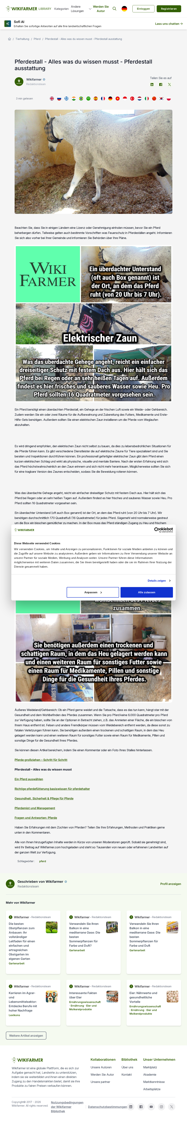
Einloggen (143, 8)
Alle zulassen (146, 592)
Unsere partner (100, 1082)
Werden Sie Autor (101, 9)
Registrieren (169, 8)
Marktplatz (150, 1067)
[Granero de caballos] (96, 98)
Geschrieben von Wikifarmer (40, 881)
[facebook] (161, 84)
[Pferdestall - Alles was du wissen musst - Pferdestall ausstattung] (110, 98)
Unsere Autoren (101, 1067)
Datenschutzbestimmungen (107, 1107)
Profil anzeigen (170, 884)
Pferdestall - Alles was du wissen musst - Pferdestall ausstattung (83, 38)
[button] (124, 9)
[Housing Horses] (52, 98)
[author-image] (10, 883)
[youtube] (151, 1106)
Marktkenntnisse (154, 1082)
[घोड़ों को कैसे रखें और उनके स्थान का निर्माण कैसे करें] (74, 98)
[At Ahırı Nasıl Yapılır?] (132, 98)
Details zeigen (157, 580)
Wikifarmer (33, 79)
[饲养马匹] (154, 98)
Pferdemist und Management (35, 808)
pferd (42, 861)
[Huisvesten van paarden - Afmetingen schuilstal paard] (139, 98)
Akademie (149, 1074)
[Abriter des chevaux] (103, 98)
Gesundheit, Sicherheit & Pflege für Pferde (44, 798)
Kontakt (126, 1074)
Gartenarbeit (16, 963)
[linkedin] (152, 84)
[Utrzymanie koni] (169, 98)
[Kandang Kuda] (125, 98)
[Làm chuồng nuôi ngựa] (117, 98)
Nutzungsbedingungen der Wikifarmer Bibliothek (67, 1107)
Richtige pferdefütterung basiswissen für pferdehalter (52, 789)
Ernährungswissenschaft (85, 1002)
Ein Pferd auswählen (29, 779)
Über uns (127, 1067)
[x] (169, 84)
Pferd (37, 38)
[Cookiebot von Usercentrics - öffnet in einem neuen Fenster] (157, 530)
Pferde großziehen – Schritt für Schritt (41, 760)
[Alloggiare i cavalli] (147, 98)
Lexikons (14, 1015)
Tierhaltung (22, 38)
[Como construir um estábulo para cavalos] (81, 98)
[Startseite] (9, 39)
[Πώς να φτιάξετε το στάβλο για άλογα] (66, 98)
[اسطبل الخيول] (88, 98)
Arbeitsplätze (152, 1089)
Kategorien (61, 9)
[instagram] (161, 1106)
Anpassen (90, 592)
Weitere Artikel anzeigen (26, 1035)
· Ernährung (76, 1005)
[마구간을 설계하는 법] (161, 98)
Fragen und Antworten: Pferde (36, 818)
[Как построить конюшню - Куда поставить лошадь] (59, 98)
